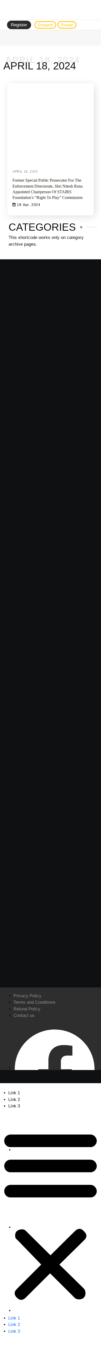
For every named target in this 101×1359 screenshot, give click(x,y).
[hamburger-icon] (92, 25)
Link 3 (14, 1106)
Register (19, 24)
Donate (67, 25)
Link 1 (14, 1092)
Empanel (45, 25)
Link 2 (14, 1099)
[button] (50, 1214)
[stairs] (50, 10)
